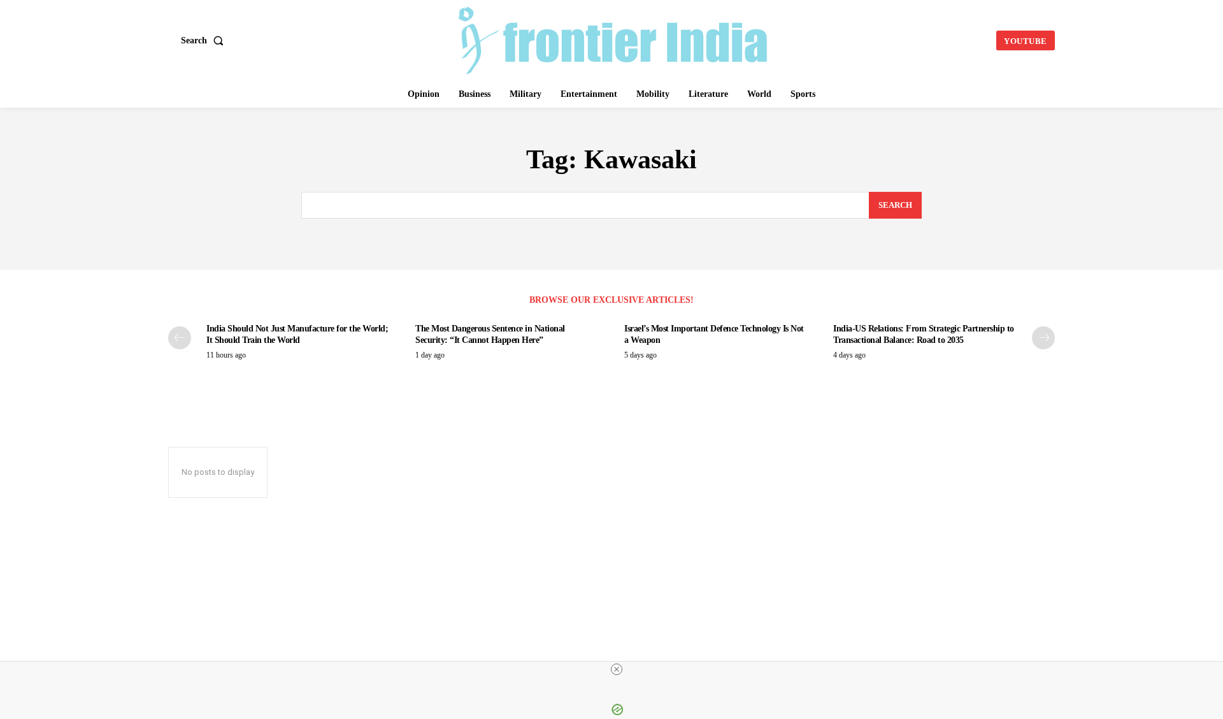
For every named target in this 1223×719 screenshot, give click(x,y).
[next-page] (1043, 337)
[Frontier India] (613, 39)
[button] (205, 40)
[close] (616, 669)
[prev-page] (179, 337)
